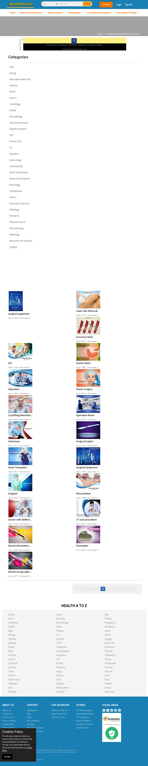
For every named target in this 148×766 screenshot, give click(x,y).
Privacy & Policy (9, 720)
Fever (59, 626)
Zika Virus (109, 691)
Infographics (74, 12)
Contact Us (7, 713)
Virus (107, 679)
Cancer (11, 659)
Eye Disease (62, 622)
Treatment (110, 655)
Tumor (108, 659)
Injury (59, 671)
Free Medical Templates (98, 12)
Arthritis (12, 638)
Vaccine (109, 671)
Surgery (108, 638)
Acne (10, 618)
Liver (58, 679)
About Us (6, 710)
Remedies (110, 626)
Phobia (108, 618)
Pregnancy (110, 622)
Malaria (60, 683)
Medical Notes (55, 12)
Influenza (60, 667)
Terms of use (8, 717)
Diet (10, 687)
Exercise (60, 618)
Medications (62, 687)
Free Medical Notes (85, 713)
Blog (29, 713)
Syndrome (110, 647)
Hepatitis (61, 655)
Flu (57, 634)
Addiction (13, 622)
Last (131, 588)
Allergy (11, 634)
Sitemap (30, 724)
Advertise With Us (60, 710)
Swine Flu (109, 643)
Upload (106, 4)
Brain (11, 651)
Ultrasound (110, 663)
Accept (7, 757)
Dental (11, 675)
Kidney (59, 675)
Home (13, 12)
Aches (11, 614)
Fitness (59, 630)
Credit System (82, 727)
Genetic (60, 638)
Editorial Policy (8, 727)
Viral (107, 675)
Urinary (108, 667)
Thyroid (108, 651)
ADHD (11, 626)
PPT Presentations (84, 710)
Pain (107, 614)
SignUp (128, 4)
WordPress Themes (85, 724)
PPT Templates (82, 717)
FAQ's (29, 717)
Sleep (108, 630)
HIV (58, 659)
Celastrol (12, 663)
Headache (61, 647)
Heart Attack (62, 651)
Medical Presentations (31, 12)
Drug (58, 614)
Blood (11, 647)
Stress (108, 634)
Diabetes (12, 683)
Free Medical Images (126, 12)
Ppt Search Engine (35, 727)
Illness (59, 663)
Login (119, 4)
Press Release (33, 720)
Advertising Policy (59, 713)
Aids (11, 66)
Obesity (60, 691)
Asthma (12, 643)
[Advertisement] (74, 24)
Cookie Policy (8, 724)
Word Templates (83, 720)
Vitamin (108, 683)
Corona (12, 667)
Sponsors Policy (59, 717)
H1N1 (59, 643)
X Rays (108, 687)
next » (121, 588)
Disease (12, 691)
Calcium (12, 655)
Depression (14, 679)
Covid (11, 671)
